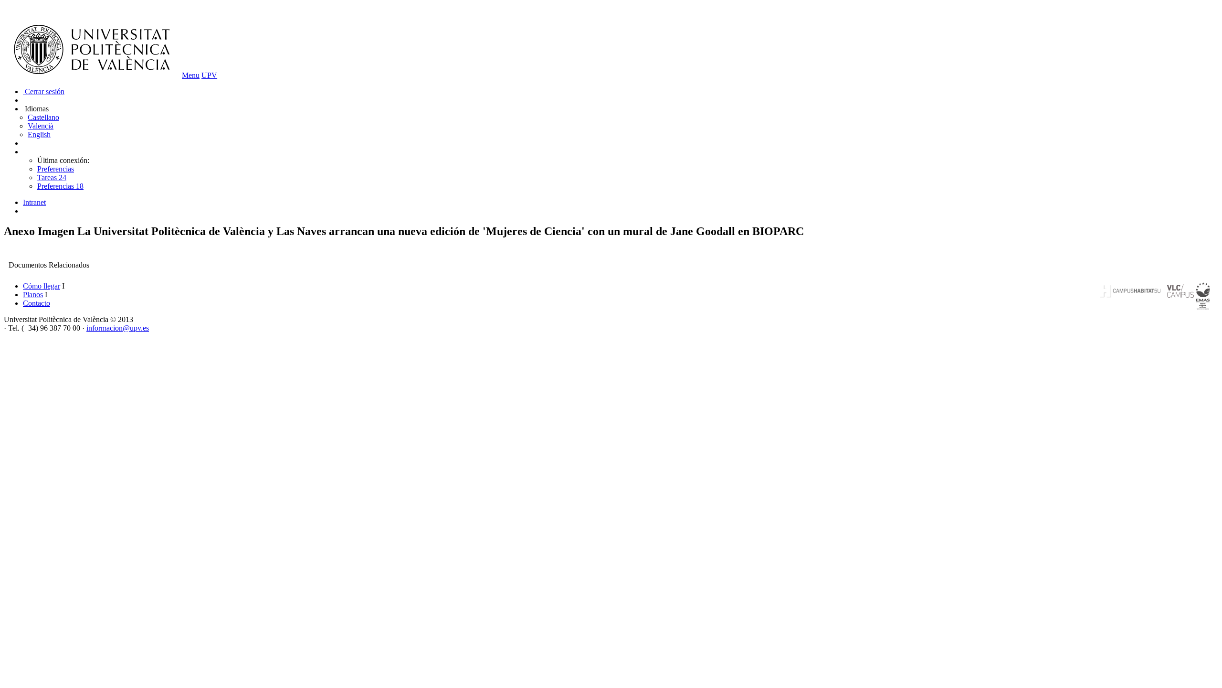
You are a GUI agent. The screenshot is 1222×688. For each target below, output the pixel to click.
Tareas (51, 177)
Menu (191, 75)
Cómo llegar (41, 286)
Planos (33, 294)
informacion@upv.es (117, 328)
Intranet (34, 202)
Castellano (43, 117)
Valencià (40, 126)
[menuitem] (620, 202)
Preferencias (55, 169)
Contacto (36, 303)
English (39, 134)
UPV (209, 75)
